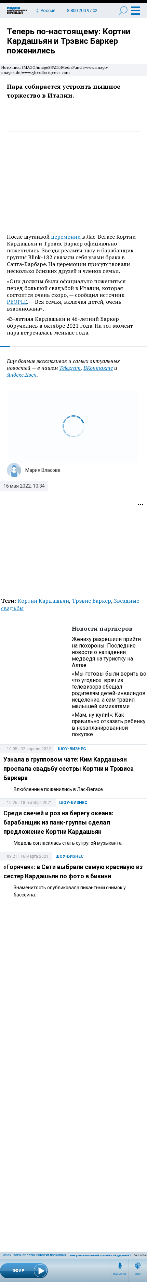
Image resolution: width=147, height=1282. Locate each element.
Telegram (70, 368)
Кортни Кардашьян (43, 600)
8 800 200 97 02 (82, 10)
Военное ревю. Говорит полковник (39, 1255)
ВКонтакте (98, 368)
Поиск (123, 10)
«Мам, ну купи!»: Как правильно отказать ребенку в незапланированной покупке (109, 725)
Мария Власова (43, 470)
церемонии (66, 236)
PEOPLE (17, 301)
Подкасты (119, 1274)
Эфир (138, 1274)
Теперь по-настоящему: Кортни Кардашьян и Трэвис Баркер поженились (68, 41)
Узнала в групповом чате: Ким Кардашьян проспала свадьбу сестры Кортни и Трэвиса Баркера (68, 768)
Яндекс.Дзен (22, 374)
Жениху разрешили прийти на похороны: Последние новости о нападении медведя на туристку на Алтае (106, 652)
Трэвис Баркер (91, 600)
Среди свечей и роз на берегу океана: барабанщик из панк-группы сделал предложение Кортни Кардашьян (58, 822)
